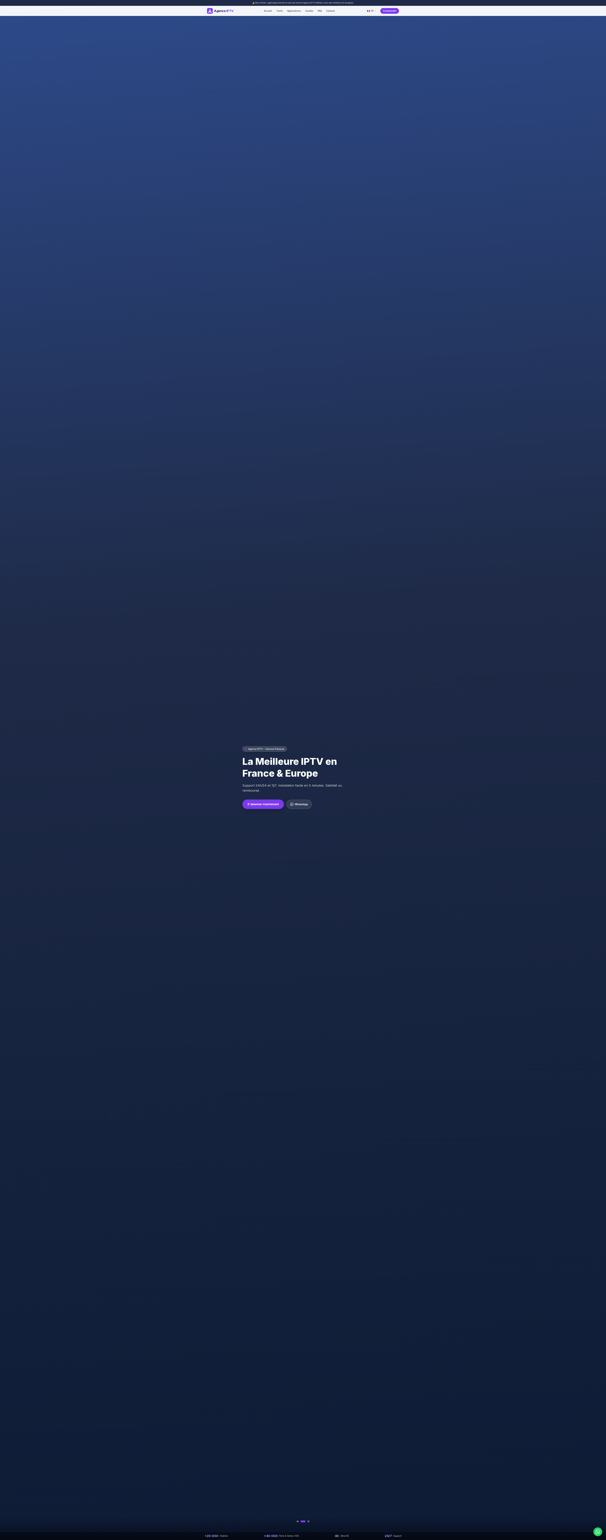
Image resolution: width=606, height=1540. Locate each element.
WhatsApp (301, 804)
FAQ (320, 10)
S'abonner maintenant (263, 804)
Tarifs (279, 10)
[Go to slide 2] (301, 1521)
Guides (309, 10)
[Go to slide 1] (298, 1521)
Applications (294, 10)
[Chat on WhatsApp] (597, 1531)
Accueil (268, 10)
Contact (330, 10)
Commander (389, 10)
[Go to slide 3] (306, 1521)
